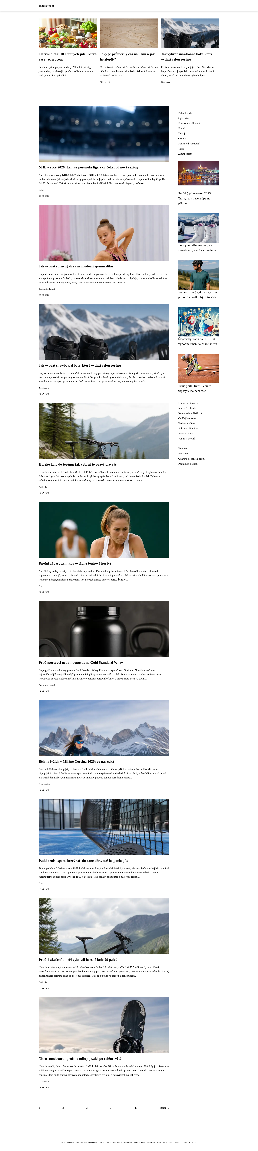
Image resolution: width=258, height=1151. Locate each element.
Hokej (41, 190)
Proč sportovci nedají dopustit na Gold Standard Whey (81, 662)
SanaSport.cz (46, 5)
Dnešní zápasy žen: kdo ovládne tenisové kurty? (75, 563)
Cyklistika (43, 487)
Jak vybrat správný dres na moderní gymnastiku (76, 266)
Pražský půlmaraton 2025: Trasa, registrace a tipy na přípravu (195, 198)
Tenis (41, 586)
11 (136, 1107)
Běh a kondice (106, 82)
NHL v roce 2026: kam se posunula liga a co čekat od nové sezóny (88, 167)
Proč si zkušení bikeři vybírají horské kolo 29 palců (78, 960)
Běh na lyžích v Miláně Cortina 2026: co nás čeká (76, 761)
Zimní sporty (166, 82)
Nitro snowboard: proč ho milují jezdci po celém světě (80, 1059)
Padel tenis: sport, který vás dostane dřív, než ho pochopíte (83, 861)
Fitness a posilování (47, 685)
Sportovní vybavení (47, 289)
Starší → (164, 1107)
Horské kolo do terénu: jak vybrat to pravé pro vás (78, 464)
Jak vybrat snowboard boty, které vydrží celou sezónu (80, 365)
